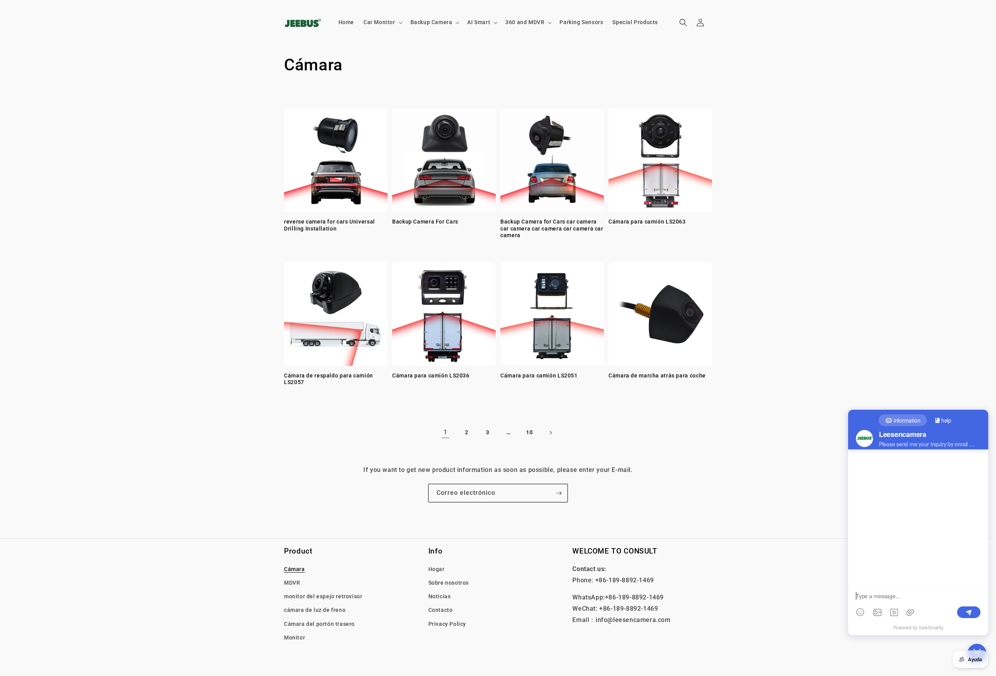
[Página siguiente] (550, 432)
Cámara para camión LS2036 (431, 375)
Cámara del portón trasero (319, 624)
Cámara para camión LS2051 (539, 375)
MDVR (292, 583)
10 (529, 432)
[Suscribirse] (558, 493)
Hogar (436, 569)
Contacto (440, 610)
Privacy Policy (447, 624)
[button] (382, 22)
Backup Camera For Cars (425, 221)
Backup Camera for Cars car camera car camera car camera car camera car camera (551, 228)
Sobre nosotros (448, 583)
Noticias (439, 596)
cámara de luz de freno (314, 610)
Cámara (294, 569)
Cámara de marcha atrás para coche (657, 375)
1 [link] (445, 432)
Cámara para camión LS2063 (647, 221)
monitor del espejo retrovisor (323, 596)
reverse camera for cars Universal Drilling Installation (329, 225)
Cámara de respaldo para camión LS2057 (328, 379)
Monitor (294, 637)
